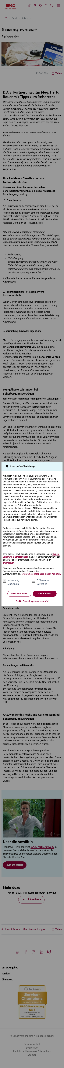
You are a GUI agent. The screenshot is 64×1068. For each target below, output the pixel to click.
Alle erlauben (44, 594)
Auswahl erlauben (19, 594)
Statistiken (13, 584)
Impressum (8, 563)
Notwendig (13, 580)
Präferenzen (42, 580)
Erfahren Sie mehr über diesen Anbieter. (41, 574)
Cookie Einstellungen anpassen (31, 601)
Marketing (41, 584)
